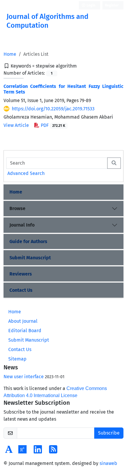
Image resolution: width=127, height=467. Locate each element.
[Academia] (9, 451)
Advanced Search (26, 173)
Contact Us (20, 290)
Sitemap (17, 359)
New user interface (24, 376)
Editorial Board (24, 330)
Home (10, 54)
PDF (52, 125)
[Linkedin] (38, 451)
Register (112, 5)
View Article (16, 125)
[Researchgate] (22, 451)
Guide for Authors (28, 241)
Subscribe (109, 433)
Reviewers (20, 274)
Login (90, 5)
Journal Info (22, 225)
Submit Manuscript (30, 257)
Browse (17, 208)
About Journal (23, 321)
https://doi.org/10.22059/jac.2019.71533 (53, 109)
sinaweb (108, 463)
